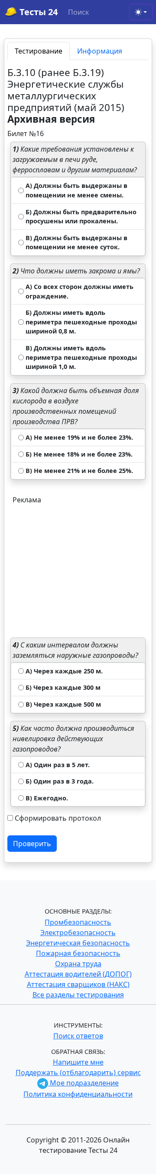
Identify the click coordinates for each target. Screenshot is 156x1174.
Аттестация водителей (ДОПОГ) (78, 974)
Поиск (78, 12)
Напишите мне (78, 1062)
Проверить (32, 843)
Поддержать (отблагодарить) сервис (78, 1072)
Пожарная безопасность (78, 953)
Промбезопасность (78, 922)
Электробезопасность (78, 932)
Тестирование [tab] (38, 51)
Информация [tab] (99, 51)
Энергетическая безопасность (78, 943)
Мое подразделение (83, 1083)
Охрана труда (78, 963)
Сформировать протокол (58, 818)
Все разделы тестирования (78, 994)
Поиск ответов (78, 1036)
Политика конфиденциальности (78, 1094)
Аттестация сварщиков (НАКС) (78, 984)
